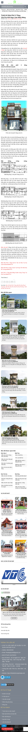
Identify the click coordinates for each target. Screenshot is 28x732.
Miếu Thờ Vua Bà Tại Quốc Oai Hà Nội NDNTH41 (21, 510)
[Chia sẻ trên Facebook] (2, 282)
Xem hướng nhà (5, 633)
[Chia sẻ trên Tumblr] (14, 282)
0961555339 (8, 729)
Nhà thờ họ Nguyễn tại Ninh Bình (7, 553)
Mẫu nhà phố (4, 247)
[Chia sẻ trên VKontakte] (9, 282)
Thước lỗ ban (4, 627)
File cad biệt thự (19, 457)
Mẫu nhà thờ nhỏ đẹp (6, 475)
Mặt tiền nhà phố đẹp (19, 286)
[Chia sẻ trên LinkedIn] (12, 282)
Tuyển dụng (21, 727)
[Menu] (2, 2)
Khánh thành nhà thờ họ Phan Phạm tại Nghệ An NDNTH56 (21, 531)
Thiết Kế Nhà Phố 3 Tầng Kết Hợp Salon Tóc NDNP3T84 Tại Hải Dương (10, 438)
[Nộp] (25, 6)
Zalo (4, 725)
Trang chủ (3, 9)
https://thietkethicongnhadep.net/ (16, 673)
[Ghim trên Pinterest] (7, 282)
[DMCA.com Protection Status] (7, 684)
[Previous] (2, 606)
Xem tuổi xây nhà (5, 630)
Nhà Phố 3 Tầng (19, 9)
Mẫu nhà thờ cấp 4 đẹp (7, 482)
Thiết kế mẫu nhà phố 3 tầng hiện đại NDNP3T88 (13, 335)
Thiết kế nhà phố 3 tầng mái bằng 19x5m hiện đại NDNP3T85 (9, 413)
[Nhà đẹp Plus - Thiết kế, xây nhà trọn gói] (15, 2)
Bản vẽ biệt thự (19, 455)
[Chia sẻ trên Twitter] (4, 282)
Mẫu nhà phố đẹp (11, 9)
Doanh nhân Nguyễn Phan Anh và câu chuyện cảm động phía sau (21, 553)
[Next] (26, 606)
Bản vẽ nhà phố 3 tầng (11, 285)
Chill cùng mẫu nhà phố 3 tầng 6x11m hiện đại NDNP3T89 (9, 310)
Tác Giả (16, 727)
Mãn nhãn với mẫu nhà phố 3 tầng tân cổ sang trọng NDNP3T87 (10, 361)
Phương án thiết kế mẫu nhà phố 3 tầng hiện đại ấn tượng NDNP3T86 (10, 387)
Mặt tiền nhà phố (10, 286)
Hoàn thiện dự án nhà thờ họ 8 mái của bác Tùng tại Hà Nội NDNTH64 (7, 531)
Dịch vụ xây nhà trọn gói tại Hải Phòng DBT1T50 (14, 612)
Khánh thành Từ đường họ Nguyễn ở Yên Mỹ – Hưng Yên (7, 510)
